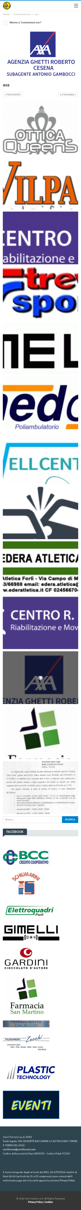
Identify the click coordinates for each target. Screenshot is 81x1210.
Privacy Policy (67, 1180)
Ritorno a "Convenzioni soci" (25, 22)
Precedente (13, 94)
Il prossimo (67, 94)
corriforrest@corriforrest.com (19, 1149)
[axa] (40, 128)
